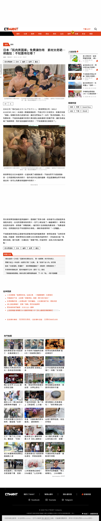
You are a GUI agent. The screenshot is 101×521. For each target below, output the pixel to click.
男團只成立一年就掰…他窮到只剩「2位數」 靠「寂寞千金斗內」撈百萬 (30, 262)
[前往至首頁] (11, 29)
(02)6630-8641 (25, 319)
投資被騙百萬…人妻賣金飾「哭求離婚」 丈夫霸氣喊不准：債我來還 (32, 301)
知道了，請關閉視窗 (91, 513)
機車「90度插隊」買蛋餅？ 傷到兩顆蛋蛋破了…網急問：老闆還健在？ (30, 266)
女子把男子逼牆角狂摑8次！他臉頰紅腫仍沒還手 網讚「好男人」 (34, 351)
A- (10, 104)
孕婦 (71, 107)
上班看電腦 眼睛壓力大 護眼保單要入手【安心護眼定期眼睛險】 (30, 310)
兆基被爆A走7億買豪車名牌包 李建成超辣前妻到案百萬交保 (34, 454)
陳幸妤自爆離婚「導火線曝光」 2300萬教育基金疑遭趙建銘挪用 (54, 471)
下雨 (77, 111)
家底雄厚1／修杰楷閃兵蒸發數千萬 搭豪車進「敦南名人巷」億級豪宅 (13, 471)
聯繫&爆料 (49, 494)
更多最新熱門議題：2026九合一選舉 (20, 307)
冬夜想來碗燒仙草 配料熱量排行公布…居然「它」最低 (25, 269)
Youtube (52, 500)
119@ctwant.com (51, 319)
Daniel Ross (86, 107)
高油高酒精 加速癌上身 (33, 368)
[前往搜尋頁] (95, 29)
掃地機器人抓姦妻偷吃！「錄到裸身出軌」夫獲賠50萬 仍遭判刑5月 (54, 403)
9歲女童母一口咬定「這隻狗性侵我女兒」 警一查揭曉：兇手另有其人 (29, 258)
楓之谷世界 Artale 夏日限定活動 (13, 386)
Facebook (35, 500)
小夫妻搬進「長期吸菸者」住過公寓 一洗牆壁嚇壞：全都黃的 (30, 295)
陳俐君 (9, 57)
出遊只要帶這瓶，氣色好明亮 (54, 420)
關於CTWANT (29, 494)
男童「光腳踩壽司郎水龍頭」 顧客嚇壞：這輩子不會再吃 (34, 420)
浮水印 (84, 111)
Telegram (69, 500)
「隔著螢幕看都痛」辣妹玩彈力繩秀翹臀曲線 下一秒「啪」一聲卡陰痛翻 (31, 273)
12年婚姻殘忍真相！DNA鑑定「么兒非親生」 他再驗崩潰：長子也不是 (34, 471)
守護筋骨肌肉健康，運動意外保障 (54, 454)
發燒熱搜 (87, 494)
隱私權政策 (45, 518)
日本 (17, 62)
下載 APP (86, 29)
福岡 (23, 62)
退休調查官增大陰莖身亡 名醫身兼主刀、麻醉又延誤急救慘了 (13, 351)
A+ (6, 104)
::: (5, 37)
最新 (18, 34)
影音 (83, 33)
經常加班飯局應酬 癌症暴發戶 (54, 351)
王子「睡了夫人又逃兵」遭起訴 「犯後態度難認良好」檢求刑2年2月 (13, 437)
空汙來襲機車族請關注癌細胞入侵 (13, 454)
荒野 (77, 107)
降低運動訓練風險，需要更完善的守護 (54, 386)
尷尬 (36, 62)
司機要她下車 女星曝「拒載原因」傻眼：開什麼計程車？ (28, 298)
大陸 (71, 111)
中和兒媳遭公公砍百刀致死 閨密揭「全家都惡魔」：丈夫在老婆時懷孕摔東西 (13, 420)
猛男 (30, 62)
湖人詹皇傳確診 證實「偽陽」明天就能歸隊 (23, 304)
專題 (91, 33)
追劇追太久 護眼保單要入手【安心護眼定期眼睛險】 (34, 437)
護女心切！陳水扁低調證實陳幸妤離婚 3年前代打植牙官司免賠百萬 (13, 403)
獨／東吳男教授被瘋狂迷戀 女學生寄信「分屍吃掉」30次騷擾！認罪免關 (34, 386)
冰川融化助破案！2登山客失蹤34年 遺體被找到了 (54, 437)
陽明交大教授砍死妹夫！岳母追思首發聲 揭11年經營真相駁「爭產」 (13, 368)
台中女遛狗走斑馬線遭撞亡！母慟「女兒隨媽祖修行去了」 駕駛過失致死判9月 (54, 368)
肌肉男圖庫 (8, 62)
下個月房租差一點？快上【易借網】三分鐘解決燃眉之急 (34, 403)
